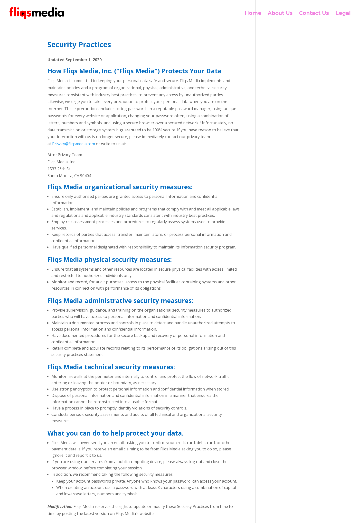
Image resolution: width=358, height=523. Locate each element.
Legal (343, 13)
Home (253, 13)
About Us (280, 13)
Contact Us (314, 13)
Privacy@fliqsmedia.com (73, 143)
